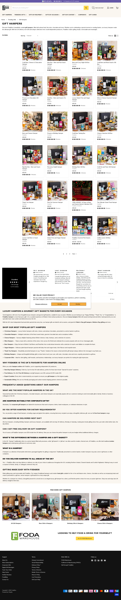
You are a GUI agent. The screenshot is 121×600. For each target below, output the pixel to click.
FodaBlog (5, 577)
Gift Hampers (7, 14)
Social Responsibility (37, 562)
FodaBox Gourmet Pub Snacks (81, 238)
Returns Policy (36, 574)
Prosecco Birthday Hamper (55, 133)
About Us (4, 560)
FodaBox (24, 66)
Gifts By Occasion (52, 14)
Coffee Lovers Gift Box (103, 238)
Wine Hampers (8, 341)
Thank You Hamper (28, 202)
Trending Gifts (20, 14)
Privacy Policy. (60, 299)
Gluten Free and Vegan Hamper (56, 238)
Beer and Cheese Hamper (29, 133)
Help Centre (5, 572)
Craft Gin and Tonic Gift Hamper (106, 167)
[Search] (86, 8)
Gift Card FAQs (36, 579)
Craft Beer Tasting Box (78, 133)
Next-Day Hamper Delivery (12, 369)
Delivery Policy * (36, 565)
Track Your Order (7, 570)
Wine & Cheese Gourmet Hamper (107, 98)
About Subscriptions (7, 562)
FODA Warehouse (66, 560)
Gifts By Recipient (35, 14)
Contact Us (5, 579)
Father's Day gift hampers (84, 322)
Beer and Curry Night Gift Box (80, 62)
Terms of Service (36, 570)
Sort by (23, 35)
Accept (60, 304)
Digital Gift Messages (8, 567)
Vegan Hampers (9, 347)
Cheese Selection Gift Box (104, 133)
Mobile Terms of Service (38, 572)
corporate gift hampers (19, 404)
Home (3, 19)
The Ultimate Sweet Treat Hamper (107, 202)
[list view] (117, 35)
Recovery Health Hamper (54, 167)
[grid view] (115, 35)
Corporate (82, 14)
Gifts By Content (68, 14)
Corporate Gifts (6, 565)
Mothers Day (96, 322)
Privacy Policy (36, 567)
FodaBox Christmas (77, 205)
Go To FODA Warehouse (85, 538)
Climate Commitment (38, 560)
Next (73, 254)
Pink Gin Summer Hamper (55, 202)
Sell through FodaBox (67, 565)
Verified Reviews (6, 574)
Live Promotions (36, 577)
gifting (102, 322)
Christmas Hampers (10, 331)
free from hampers (100, 413)
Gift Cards (93, 14)
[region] (73, 282)
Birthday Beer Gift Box (78, 167)
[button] (32, 70)
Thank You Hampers (10, 351)
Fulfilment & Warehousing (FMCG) (71, 562)
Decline (78, 304)
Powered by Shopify (7, 592)
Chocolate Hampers (10, 334)
